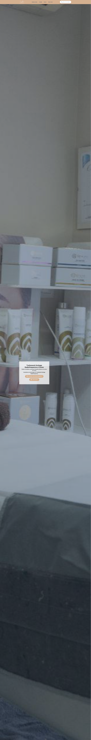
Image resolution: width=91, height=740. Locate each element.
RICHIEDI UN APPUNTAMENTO (35, 376)
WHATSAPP (35, 379)
